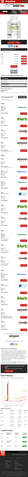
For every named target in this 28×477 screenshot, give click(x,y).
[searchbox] (14, 52)
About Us (6, 463)
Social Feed (17, 463)
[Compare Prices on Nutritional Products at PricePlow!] (3, 453)
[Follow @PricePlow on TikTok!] (17, 457)
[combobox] (14, 52)
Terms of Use (7, 467)
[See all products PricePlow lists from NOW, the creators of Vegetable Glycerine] (14, 71)
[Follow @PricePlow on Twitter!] (8, 457)
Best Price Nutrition (4, 171)
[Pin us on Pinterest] (11, 457)
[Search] (22, 2)
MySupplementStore (5, 193)
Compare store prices (14, 69)
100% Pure (3, 175)
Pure (2, 111)
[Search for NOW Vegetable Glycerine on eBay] (14, 344)
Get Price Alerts (16, 5)
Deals (16, 461)
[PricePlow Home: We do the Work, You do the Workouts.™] (3, 2)
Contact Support (8, 461)
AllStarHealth (3, 107)
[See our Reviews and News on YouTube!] (20, 457)
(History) (8, 5)
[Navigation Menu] (25, 2)
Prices (5, 5)
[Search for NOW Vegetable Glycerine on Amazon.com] (14, 336)
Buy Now (22, 5)
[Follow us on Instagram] (14, 457)
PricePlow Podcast (18, 468)
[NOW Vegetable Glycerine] (14, 27)
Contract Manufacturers (19, 465)
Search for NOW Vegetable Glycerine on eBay (14, 341)
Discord (16, 467)
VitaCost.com (3, 130)
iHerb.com (3, 118)
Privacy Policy (7, 465)
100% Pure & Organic (5, 238)
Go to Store (17, 42)
